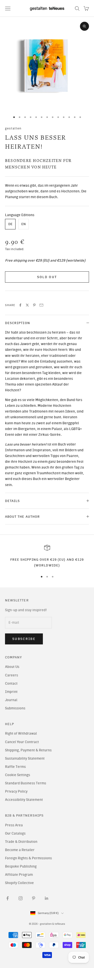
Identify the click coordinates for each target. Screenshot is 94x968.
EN (23, 224)
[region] (47, 556)
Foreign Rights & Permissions (28, 858)
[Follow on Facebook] (7, 898)
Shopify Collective (19, 883)
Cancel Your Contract (22, 742)
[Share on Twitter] (27, 305)
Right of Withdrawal (21, 733)
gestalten (13, 128)
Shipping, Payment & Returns (28, 750)
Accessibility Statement (24, 800)
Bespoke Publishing (21, 866)
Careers (11, 675)
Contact (11, 683)
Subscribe (24, 639)
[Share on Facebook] (20, 305)
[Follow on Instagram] (20, 898)
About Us (12, 667)
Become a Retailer (20, 850)
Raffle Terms (15, 767)
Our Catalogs (15, 833)
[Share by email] (41, 305)
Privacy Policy (16, 791)
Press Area (14, 825)
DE (10, 224)
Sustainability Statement (25, 758)
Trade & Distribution (21, 842)
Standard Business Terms (25, 783)
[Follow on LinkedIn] (46, 898)
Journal (11, 700)
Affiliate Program (19, 875)
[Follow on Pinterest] (33, 898)
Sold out (47, 277)
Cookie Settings (17, 775)
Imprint (11, 692)
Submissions (15, 708)
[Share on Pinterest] (34, 305)
